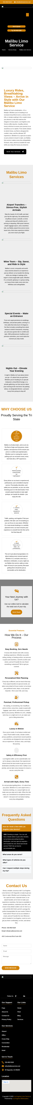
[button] (27, 14)
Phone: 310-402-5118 (9, 928)
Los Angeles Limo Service (22, 1096)
